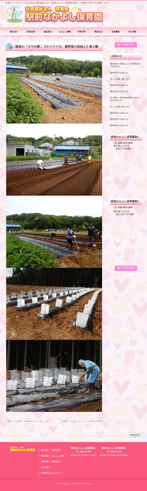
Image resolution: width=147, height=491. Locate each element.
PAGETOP (135, 435)
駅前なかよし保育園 (70, 483)
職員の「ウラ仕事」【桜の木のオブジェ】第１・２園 (27, 421)
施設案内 (45, 455)
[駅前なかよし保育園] (54, 14)
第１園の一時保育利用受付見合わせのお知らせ (125, 99)
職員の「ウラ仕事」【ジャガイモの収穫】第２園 (83, 421)
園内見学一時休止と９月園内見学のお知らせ (125, 65)
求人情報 (45, 467)
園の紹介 (45, 450)
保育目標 (56, 450)
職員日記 (56, 461)
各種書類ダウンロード (51, 473)
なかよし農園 (58, 455)
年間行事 (45, 461)
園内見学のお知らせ (119, 73)
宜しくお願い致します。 (121, 79)
